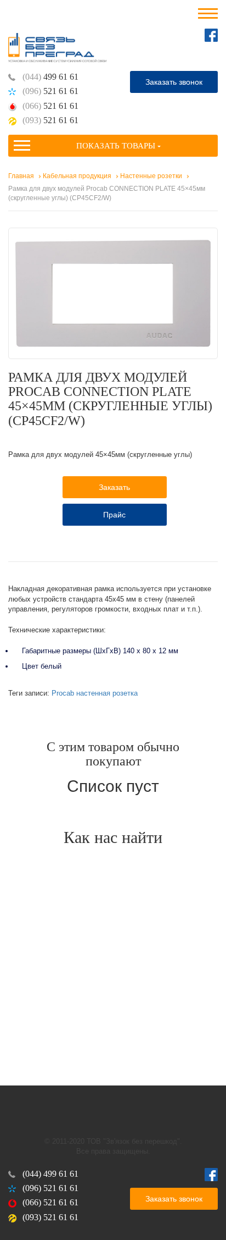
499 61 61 (50, 76)
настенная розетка (107, 693)
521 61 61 (50, 91)
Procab (63, 693)
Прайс (114, 514)
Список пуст (113, 786)
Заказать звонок (173, 82)
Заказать (114, 487)
